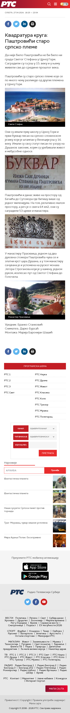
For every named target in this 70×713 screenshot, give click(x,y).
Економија (36, 620)
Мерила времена (55, 620)
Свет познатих (42, 644)
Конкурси (61, 678)
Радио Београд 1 (24, 665)
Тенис (46, 631)
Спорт (11, 631)
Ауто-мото (55, 633)
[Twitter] (16, 24)
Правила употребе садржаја (48, 700)
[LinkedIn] (24, 24)
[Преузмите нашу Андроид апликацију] (35, 576)
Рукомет (12, 633)
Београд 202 (26, 667)
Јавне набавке (45, 678)
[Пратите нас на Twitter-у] (27, 602)
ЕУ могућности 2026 (50, 625)
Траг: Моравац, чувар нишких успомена (26, 522)
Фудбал (21, 631)
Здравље (59, 644)
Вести (9, 617)
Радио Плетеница (46, 667)
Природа (40, 646)
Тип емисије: (21, 437)
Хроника (9, 620)
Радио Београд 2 (46, 665)
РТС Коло (40, 398)
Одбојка (57, 631)
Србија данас (56, 617)
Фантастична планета (16, 478)
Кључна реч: (21, 445)
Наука (28, 646)
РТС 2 (7, 380)
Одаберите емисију (39, 437)
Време (33, 622)
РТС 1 (7, 374)
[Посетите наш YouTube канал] (44, 602)
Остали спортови (25, 635)
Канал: (21, 428)
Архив (39, 672)
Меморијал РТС (46, 635)
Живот (25, 641)
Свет (43, 617)
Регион (33, 617)
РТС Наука (41, 374)
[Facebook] (8, 24)
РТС (5, 678)
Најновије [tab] (10, 462)
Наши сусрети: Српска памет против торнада (24, 510)
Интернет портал (35, 680)
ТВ (5, 654)
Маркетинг (28, 678)
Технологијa (11, 644)
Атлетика (41, 633)
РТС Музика (41, 410)
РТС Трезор (41, 404)
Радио (8, 665)
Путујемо (26, 644)
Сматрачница (15, 625)
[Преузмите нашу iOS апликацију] (35, 567)
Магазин (14, 641)
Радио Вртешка (48, 670)
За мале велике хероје (33, 648)
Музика (57, 641)
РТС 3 (7, 386)
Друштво (23, 620)
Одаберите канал (38, 428)
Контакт (14, 678)
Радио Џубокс (28, 670)
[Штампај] (32, 24)
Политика (20, 617)
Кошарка (34, 631)
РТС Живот (41, 386)
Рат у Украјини (19, 622)
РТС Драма (41, 380)
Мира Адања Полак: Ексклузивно (22, 537)
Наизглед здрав (57, 648)
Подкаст (31, 625)
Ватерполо (27, 633)
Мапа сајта (56, 688)
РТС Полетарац (43, 416)
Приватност (11, 700)
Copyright (25, 700)
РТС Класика (42, 392)
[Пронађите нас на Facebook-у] (36, 602)
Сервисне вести (49, 622)
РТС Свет (9, 392)
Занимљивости (41, 641)
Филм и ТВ (16, 646)
